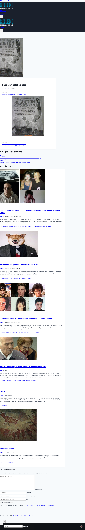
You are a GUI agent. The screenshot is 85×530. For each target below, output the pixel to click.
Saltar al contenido (5, 1)
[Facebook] (1, 12)
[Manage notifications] (81, 526)
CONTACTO (15, 515)
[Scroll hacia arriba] (1, 521)
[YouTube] (5, 12)
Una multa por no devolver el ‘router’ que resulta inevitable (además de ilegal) (20, 157)
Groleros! (2, 13)
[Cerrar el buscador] (1, 524)
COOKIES (30, 515)
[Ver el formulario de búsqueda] (1, 16)
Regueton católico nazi (21, 145)
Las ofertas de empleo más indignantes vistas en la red (15, 161)
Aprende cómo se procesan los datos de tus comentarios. (39, 505)
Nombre (28, 492)
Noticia (4, 81)
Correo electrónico (31, 496)
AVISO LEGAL (23, 515)
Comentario (38, 489)
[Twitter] (3, 12)
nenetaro (6, 88)
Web (27, 499)
